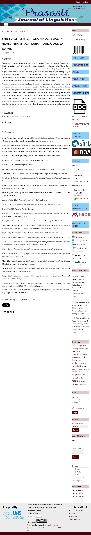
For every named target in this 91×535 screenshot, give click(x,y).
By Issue (77, 469)
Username (75, 397)
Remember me (80, 408)
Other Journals (80, 478)
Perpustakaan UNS (74, 519)
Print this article (80, 237)
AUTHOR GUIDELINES (79, 86)
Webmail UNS (73, 516)
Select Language (77, 423)
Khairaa (22, 31)
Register (85, 2)
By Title (77, 475)
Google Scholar (77, 186)
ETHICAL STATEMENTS (80, 65)
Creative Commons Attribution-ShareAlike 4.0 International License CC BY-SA (44, 528)
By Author (78, 472)
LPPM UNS (72, 514)
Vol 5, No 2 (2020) (12, 31)
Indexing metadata (81, 241)
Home (4, 31)
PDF (4, 126)
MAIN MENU (6, 24)
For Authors (79, 493)
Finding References (81, 248)
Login (78, 2)
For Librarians (79, 496)
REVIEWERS (76, 72)
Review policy (79, 252)
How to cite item (80, 244)
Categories (78, 481)
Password (75, 402)
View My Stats (31, 522)
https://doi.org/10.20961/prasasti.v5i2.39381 (20, 300)
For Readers (79, 490)
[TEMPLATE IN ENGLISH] (79, 113)
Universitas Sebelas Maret (77, 511)
